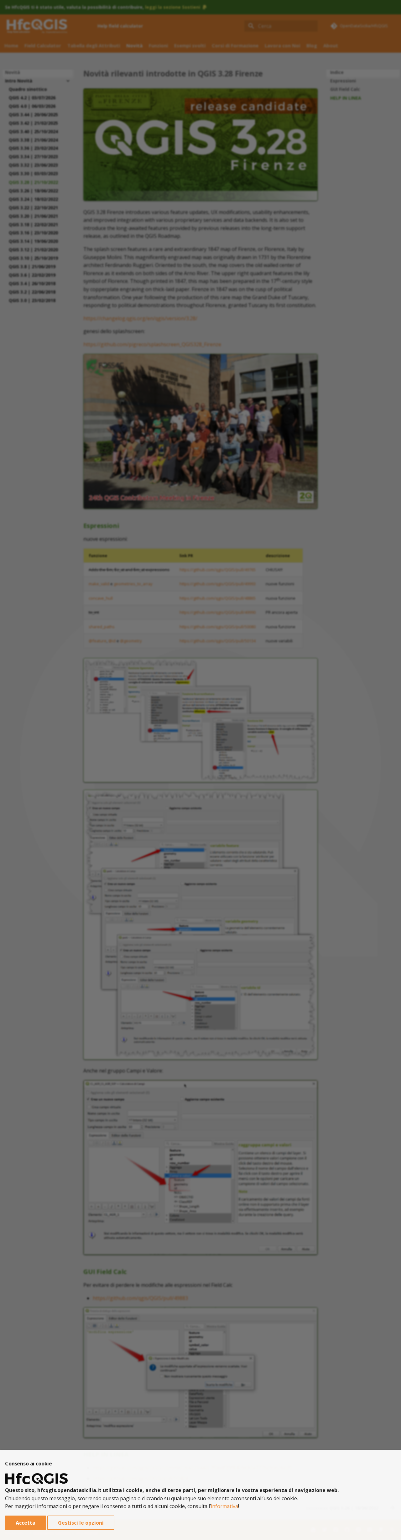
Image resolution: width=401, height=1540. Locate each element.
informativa (224, 1506)
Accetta (25, 1522)
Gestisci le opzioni (81, 1522)
